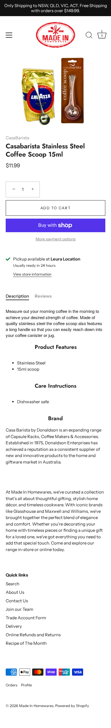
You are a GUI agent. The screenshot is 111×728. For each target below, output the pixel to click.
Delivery (14, 626)
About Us (15, 592)
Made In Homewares (36, 706)
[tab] (20, 296)
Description (17, 296)
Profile (26, 685)
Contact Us (17, 600)
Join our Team (19, 609)
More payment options (55, 239)
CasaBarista (17, 137)
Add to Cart (55, 208)
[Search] (89, 36)
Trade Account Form (26, 617)
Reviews (43, 296)
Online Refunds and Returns (33, 634)
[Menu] (9, 35)
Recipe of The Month (26, 643)
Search (12, 583)
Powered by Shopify (72, 706)
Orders (11, 685)
